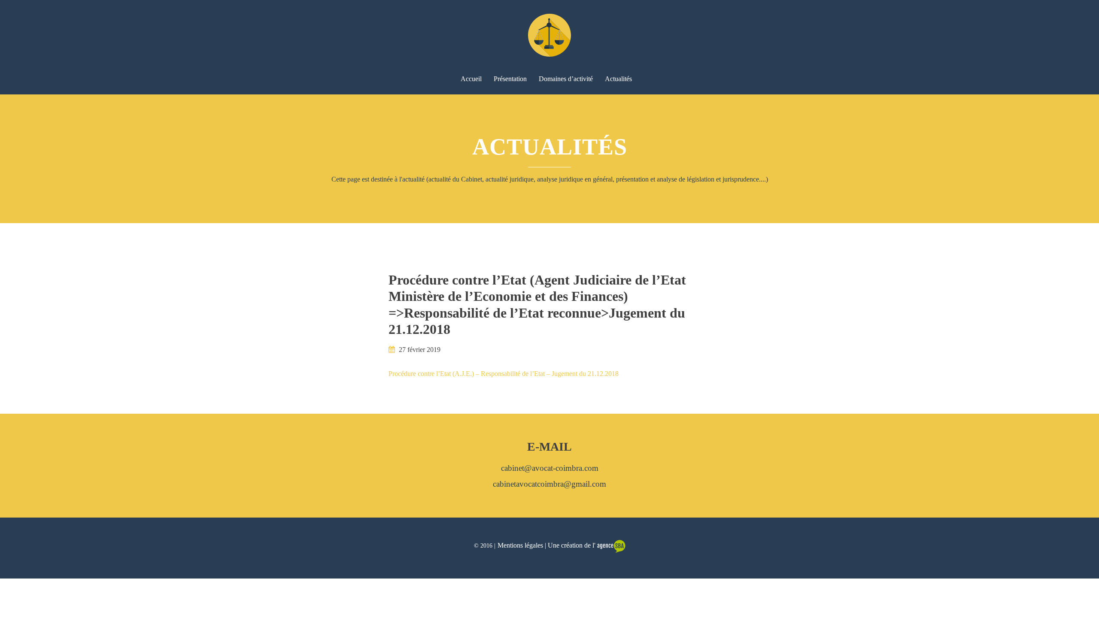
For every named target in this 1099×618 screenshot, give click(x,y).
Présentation (510, 78)
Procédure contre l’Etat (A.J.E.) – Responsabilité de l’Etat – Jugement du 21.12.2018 (504, 373)
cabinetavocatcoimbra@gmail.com (549, 483)
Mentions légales (520, 545)
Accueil (471, 78)
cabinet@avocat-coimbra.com (549, 468)
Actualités (618, 78)
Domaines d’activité (566, 78)
